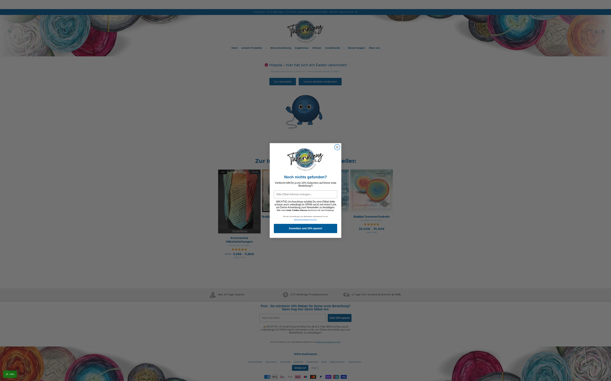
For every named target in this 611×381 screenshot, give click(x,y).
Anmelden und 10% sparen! (305, 228)
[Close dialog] (337, 147)
